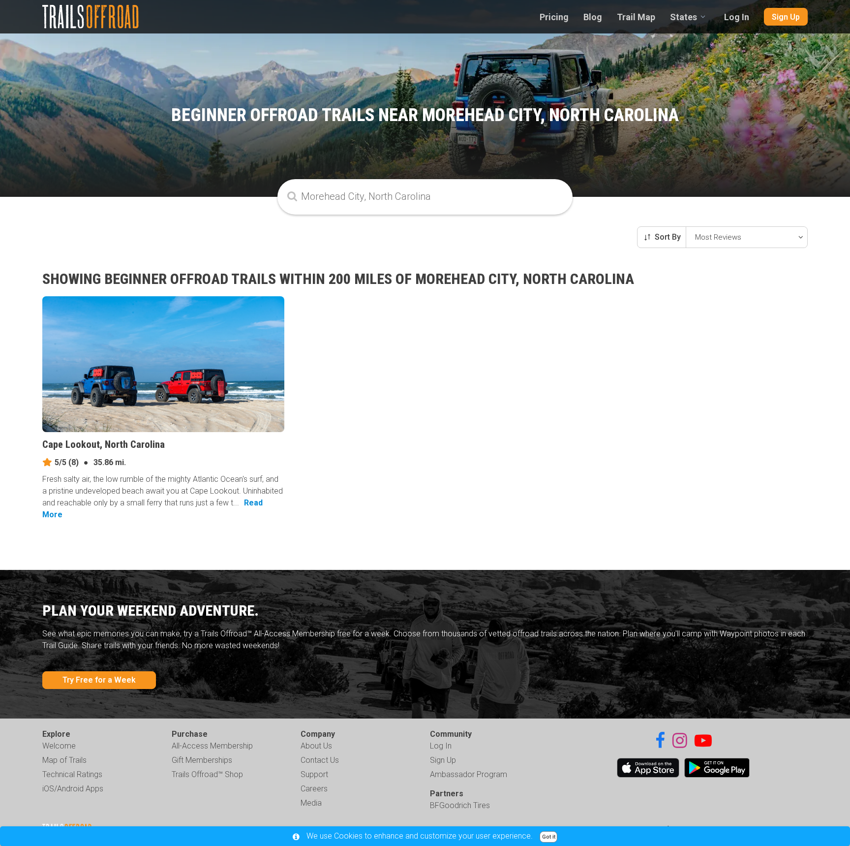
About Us (316, 746)
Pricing (554, 17)
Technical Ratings (72, 774)
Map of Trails (64, 760)
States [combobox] (683, 17)
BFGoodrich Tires (460, 805)
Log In (736, 17)
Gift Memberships (202, 760)
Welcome (59, 746)
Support (314, 774)
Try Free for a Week (99, 680)
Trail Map (636, 17)
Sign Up (786, 17)
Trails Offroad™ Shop (207, 774)
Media (311, 803)
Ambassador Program (468, 774)
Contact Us (320, 760)
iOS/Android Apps (72, 788)
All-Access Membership (212, 746)
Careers (314, 788)
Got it (548, 837)
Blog (592, 17)
